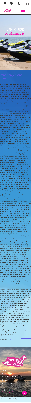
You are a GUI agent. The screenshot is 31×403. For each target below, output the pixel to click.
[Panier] (27, 3)
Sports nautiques (5, 81)
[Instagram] (10, 390)
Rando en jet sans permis (11, 76)
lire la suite (26, 340)
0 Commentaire (14, 340)
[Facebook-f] (4, 390)
